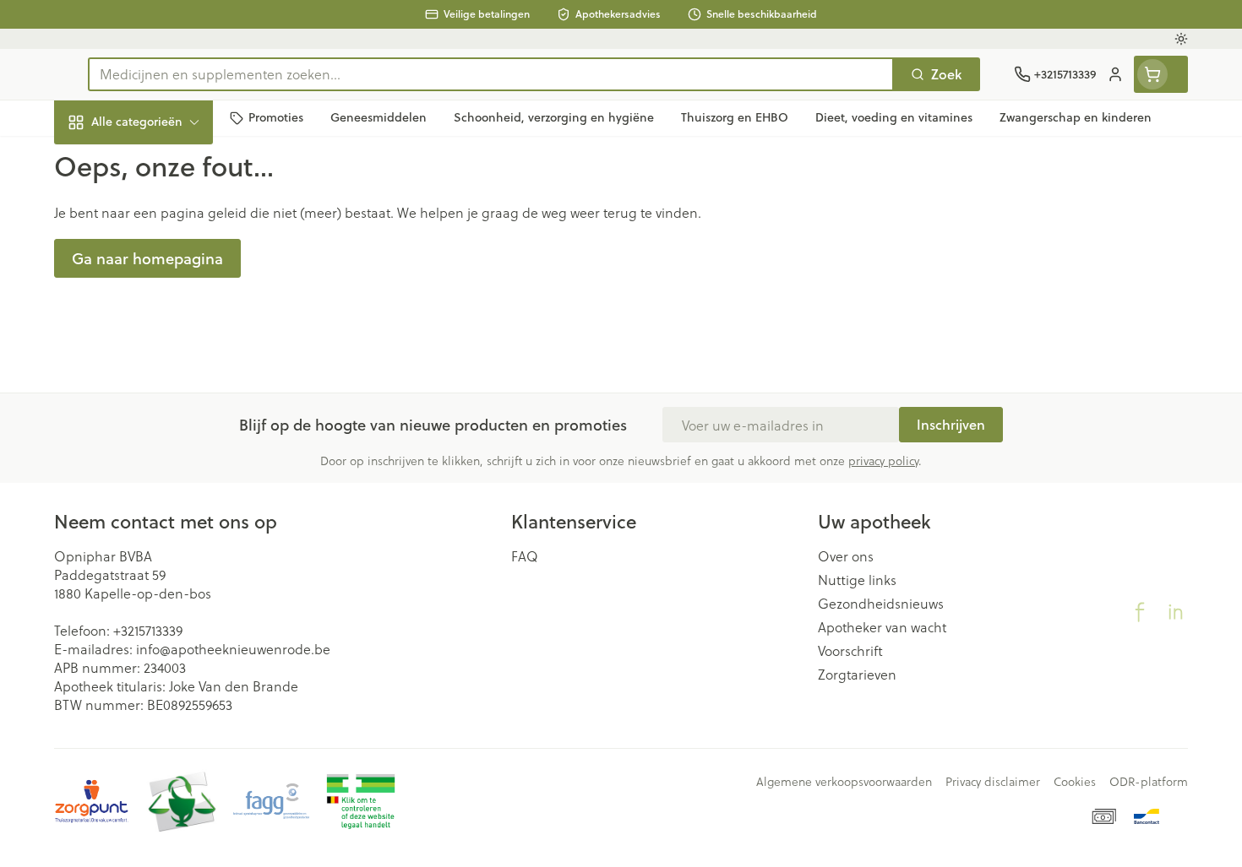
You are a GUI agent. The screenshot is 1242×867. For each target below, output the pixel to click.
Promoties (100, 161)
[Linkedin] (1175, 612)
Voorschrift (850, 651)
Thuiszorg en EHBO (162, 480)
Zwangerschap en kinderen (162, 335)
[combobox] (491, 74)
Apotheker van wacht (882, 627)
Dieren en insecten (162, 527)
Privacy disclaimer (992, 781)
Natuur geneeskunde (162, 434)
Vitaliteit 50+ (162, 387)
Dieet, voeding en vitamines (162, 274)
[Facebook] (1139, 612)
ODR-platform (1148, 781)
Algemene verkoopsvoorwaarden (844, 781)
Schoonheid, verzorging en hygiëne (162, 213)
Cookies (1075, 781)
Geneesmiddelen (162, 573)
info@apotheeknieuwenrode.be (233, 648)
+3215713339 (147, 630)
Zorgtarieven (857, 674)
